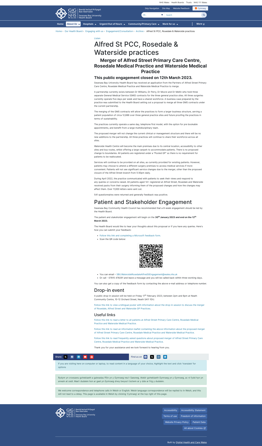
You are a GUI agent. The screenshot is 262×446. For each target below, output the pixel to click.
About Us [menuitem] (72, 23)
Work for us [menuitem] (169, 23)
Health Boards (177, 2)
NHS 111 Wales (200, 2)
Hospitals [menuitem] (88, 23)
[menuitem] (79, 24)
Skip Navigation (152, 8)
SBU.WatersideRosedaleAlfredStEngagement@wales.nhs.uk (147, 274)
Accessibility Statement (193, 410)
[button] (65, 357)
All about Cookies (193, 428)
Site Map (166, 8)
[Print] (91, 357)
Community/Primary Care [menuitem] (142, 23)
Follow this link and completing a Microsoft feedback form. (130, 235)
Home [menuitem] (60, 23)
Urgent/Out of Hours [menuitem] (110, 23)
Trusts (189, 2)
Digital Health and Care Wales (191, 442)
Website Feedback (181, 8)
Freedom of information (193, 416)
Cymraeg (202, 8)
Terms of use (170, 416)
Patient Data (199, 422)
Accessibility (170, 410)
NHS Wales (164, 2)
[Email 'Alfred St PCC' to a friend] (85, 357)
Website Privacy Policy (177, 422)
